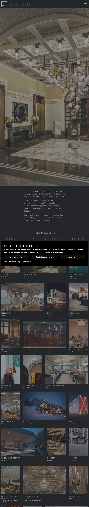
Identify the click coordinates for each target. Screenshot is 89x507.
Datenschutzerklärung (12, 262)
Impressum (27, 262)
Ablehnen (72, 257)
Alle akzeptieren (16, 257)
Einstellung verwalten (44, 257)
